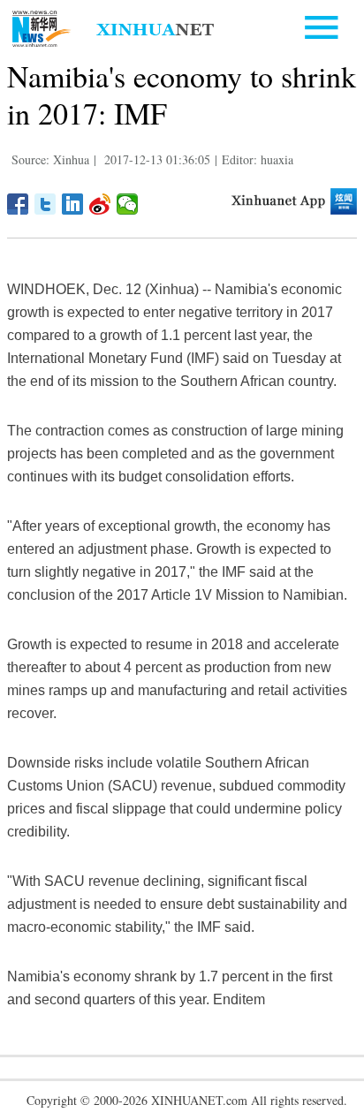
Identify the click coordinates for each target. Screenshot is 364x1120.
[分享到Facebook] (18, 204)
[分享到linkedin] (73, 204)
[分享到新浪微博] (100, 204)
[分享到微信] (128, 204)
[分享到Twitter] (45, 204)
